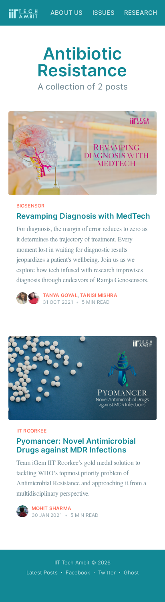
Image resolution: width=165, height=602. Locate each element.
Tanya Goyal (60, 295)
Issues (104, 12)
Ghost (131, 572)
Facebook (78, 572)
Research (140, 12)
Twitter (107, 572)
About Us (66, 12)
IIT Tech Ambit (72, 562)
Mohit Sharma (51, 508)
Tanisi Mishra (98, 295)
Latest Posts (42, 572)
